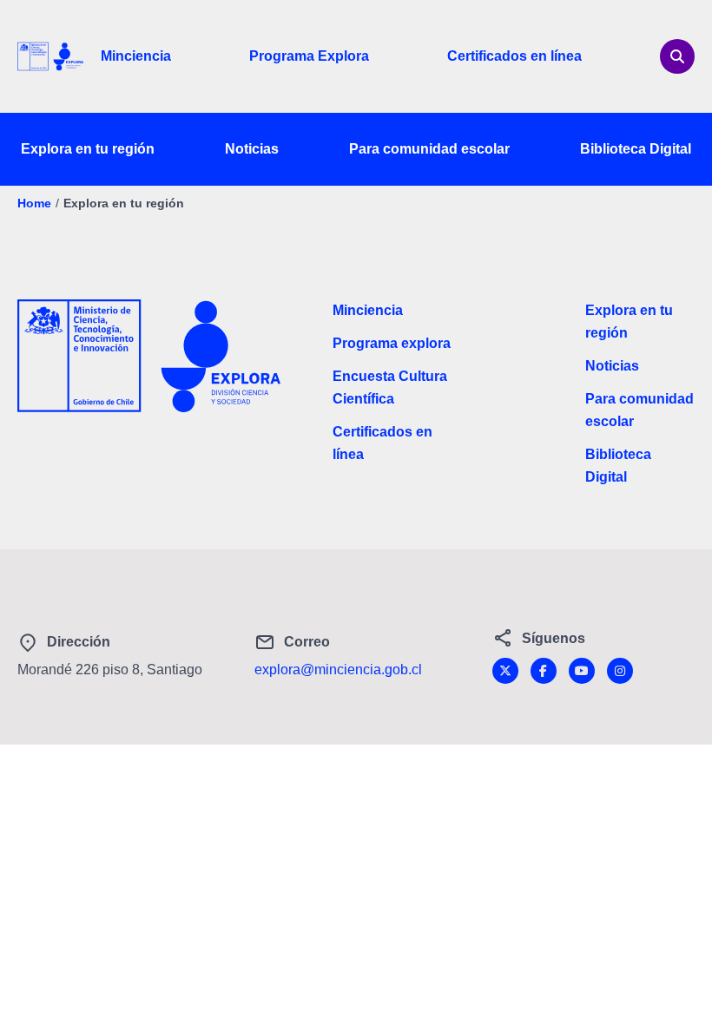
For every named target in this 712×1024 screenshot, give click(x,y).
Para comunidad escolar (429, 148)
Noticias (252, 148)
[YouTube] (582, 671)
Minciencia (136, 56)
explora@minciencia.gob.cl (338, 669)
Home (34, 203)
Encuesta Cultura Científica (390, 387)
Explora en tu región (88, 148)
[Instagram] (620, 671)
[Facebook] (544, 671)
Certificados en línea (514, 56)
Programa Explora (309, 56)
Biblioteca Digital (635, 148)
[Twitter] (505, 671)
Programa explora (392, 343)
